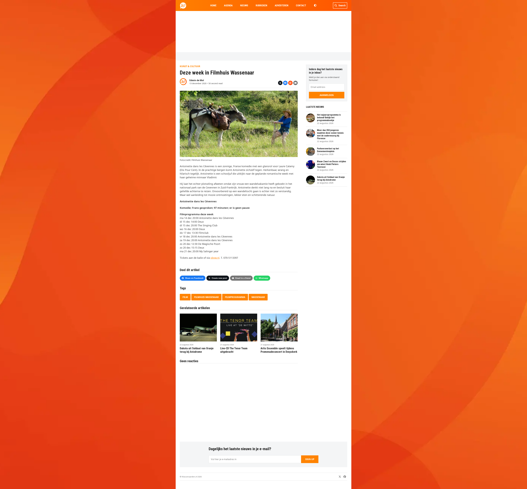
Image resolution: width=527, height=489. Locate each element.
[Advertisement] (263, 31)
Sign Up (309, 459)
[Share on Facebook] (285, 83)
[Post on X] (280, 83)
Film (185, 297)
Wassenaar (258, 297)
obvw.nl (215, 257)
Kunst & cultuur (190, 66)
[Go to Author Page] (183, 81)
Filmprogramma (235, 297)
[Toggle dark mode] (315, 5)
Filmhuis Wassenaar (206, 297)
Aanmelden (327, 95)
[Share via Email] (295, 83)
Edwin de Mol (196, 80)
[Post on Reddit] (290, 83)
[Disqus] (239, 401)
